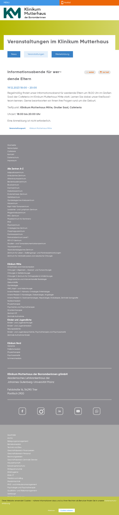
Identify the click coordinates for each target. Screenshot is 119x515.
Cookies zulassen (66, 510)
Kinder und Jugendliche (19, 320)
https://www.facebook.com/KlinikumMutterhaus (22, 411)
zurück (91, 72)
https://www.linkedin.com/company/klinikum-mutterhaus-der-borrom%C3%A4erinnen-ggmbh (59, 412)
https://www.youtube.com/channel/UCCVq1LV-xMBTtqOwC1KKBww (78, 411)
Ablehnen (51, 510)
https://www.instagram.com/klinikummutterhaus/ (41, 411)
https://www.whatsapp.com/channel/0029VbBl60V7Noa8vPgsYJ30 (96, 411)
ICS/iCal (106, 72)
